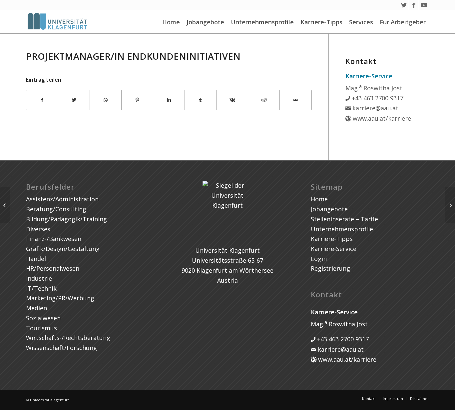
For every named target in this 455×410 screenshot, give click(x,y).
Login (319, 259)
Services (361, 22)
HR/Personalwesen (52, 268)
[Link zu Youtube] (424, 5)
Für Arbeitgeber (403, 22)
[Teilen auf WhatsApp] (105, 100)
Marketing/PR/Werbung (60, 298)
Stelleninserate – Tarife (344, 219)
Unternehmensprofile (262, 22)
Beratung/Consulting (56, 209)
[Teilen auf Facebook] (42, 100)
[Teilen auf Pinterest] (137, 100)
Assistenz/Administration (62, 199)
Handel (36, 259)
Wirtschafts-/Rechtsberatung (68, 338)
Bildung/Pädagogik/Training (66, 219)
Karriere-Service (333, 249)
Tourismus (41, 328)
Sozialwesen (43, 318)
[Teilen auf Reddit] (263, 100)
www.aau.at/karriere (381, 118)
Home (171, 22)
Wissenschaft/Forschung (61, 348)
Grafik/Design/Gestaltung (63, 249)
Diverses (38, 229)
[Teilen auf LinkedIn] (169, 100)
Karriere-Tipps (321, 22)
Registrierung (330, 268)
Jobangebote (205, 22)
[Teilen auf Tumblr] (200, 100)
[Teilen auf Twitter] (74, 100)
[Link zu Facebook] (414, 5)
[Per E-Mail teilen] (295, 100)
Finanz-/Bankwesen (53, 239)
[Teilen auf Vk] (232, 100)
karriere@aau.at (374, 108)
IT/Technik (41, 288)
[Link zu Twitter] (404, 5)
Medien (36, 308)
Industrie (39, 278)
